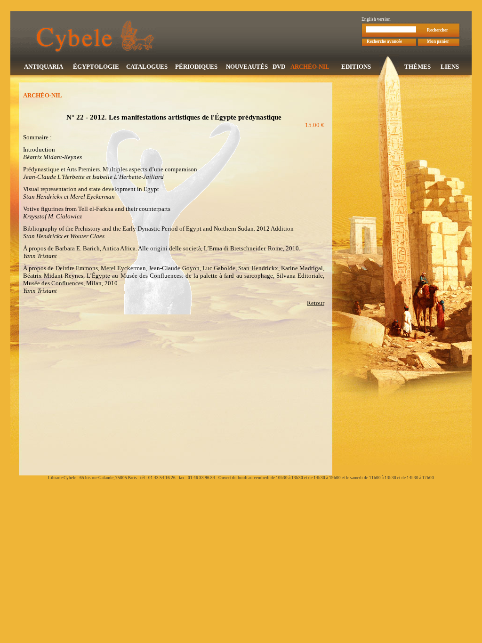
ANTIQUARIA (43, 66)
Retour (315, 302)
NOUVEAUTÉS (247, 66)
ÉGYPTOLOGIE (96, 66)
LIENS (450, 66)
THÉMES (417, 66)
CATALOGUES (147, 66)
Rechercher (437, 30)
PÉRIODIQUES (196, 66)
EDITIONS (356, 66)
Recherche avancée (384, 41)
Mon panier (438, 41)
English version (376, 19)
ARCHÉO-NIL (309, 66)
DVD (279, 66)
